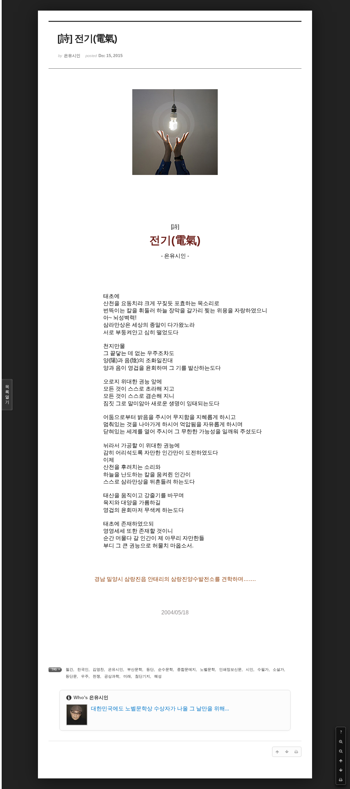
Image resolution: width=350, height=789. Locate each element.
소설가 (278, 669)
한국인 (83, 669)
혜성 (158, 676)
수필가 (263, 669)
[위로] (341, 760)
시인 (249, 669)
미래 (127, 676)
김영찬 (98, 669)
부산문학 (134, 669)
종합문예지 (186, 669)
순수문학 (165, 669)
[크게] (341, 741)
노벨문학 (207, 669)
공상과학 (111, 676)
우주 (85, 676)
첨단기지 (142, 676)
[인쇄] (341, 780)
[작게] (341, 751)
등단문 (71, 676)
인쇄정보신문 (230, 669)
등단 (150, 669)
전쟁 (96, 676)
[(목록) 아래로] (341, 770)
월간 (69, 669)
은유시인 (115, 669)
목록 (7, 394)
